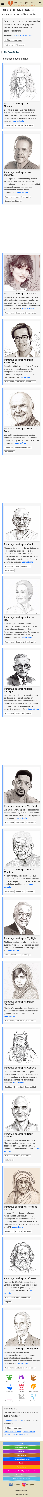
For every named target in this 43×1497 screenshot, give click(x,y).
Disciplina (29, 125)
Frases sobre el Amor (12, 1432)
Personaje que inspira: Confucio (20, 1067)
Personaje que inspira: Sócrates (20, 1278)
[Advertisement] (21, 228)
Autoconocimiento (12, 197)
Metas (28, 713)
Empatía (18, 1231)
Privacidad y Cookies (22, 1494)
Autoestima (9, 313)
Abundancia (9, 452)
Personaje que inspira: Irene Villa (20, 293)
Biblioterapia (21, 1455)
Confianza (31, 891)
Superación (26, 197)
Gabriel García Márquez (13, 1420)
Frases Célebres (21, 1475)
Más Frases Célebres (12, 52)
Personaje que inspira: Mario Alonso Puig (18, 361)
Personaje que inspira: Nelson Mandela (19, 870)
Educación (18, 1087)
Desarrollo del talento (13, 201)
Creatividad (30, 382)
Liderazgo (9, 125)
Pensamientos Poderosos (21, 1479)
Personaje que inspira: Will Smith (20, 806)
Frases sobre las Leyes (23, 35)
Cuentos (21, 1463)
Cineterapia (21, 1451)
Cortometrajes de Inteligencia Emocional (21, 1471)
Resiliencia (31, 313)
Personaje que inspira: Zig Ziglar (20, 938)
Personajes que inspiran (22, 1459)
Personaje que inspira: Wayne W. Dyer (21, 429)
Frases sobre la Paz (20, 1434)
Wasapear (20, 45)
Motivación (19, 125)
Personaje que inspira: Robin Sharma (18, 1135)
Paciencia (28, 1231)
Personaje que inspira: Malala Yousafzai (19, 1003)
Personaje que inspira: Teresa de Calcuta (20, 1208)
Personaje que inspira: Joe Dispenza (17, 173)
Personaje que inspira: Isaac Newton (18, 104)
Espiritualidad (30, 1087)
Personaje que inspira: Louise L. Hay (20, 618)
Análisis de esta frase (13, 40)
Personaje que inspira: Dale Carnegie (18, 690)
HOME (22, 1443)
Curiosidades (21, 1467)
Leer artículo (18, 121)
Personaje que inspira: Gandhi (19, 544)
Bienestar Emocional (21, 1447)
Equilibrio (8, 1087)
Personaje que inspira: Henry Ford (21, 1348)
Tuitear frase (10, 45)
